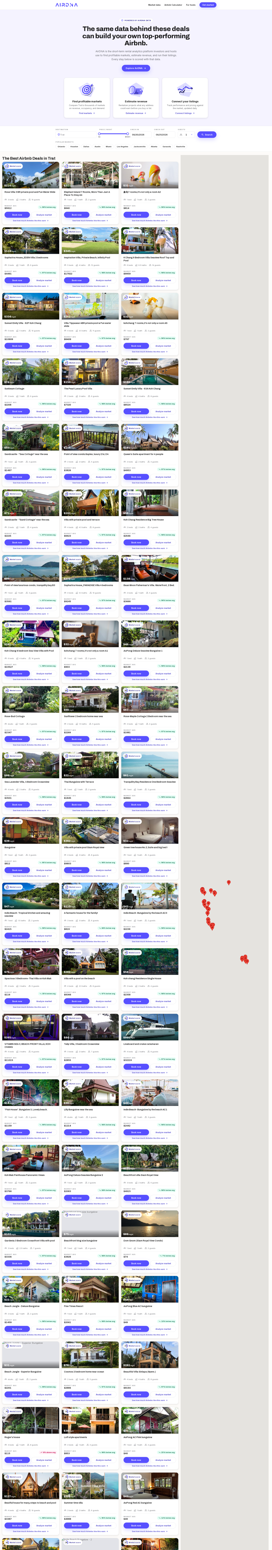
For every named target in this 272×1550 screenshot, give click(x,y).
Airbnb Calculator (173, 5)
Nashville (180, 146)
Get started (208, 5)
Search (206, 134)
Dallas (86, 146)
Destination (62, 130)
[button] (211, 891)
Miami (108, 146)
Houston (74, 146)
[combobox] (60, 134)
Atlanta (154, 146)
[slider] (99, 133)
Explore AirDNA (136, 68)
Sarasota (167, 146)
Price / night (105, 130)
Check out (159, 130)
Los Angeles (122, 146)
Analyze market (44, 215)
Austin (97, 146)
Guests (181, 130)
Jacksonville (139, 146)
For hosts (191, 5)
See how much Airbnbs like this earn (31, 220)
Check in (134, 130)
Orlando (61, 146)
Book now (17, 215)
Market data (154, 5)
